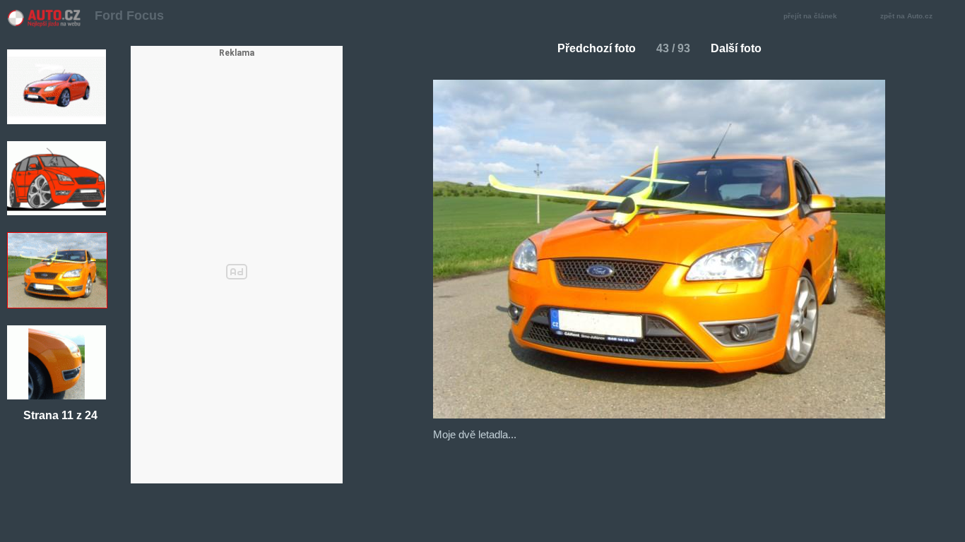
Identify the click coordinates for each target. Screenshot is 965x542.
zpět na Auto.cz (906, 16)
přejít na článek (810, 16)
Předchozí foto (596, 48)
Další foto (736, 48)
